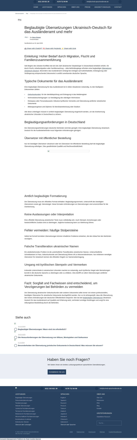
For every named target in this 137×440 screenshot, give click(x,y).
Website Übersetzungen (22, 405)
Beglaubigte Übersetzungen (23, 397)
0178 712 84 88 (62, 1)
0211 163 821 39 (43, 1)
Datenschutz (80, 432)
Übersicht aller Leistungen (23, 424)
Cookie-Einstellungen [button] (115, 432)
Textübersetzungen (21, 403)
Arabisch (63, 411)
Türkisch (63, 408)
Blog (27, 13)
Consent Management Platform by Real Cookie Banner (20, 439)
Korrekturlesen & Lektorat (23, 419)
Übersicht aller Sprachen (68, 424)
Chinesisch (64, 419)
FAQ (98, 403)
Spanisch (63, 400)
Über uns (99, 397)
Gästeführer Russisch (103, 416)
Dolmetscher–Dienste (22, 422)
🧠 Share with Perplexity (52, 48)
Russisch (63, 403)
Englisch (63, 397)
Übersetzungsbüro (19, 13)
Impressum (92, 432)
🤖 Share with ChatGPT (33, 48)
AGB (71, 432)
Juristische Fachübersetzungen (24, 408)
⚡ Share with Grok (69, 48)
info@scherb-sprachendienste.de (98, 1)
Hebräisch (64, 416)
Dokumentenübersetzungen (23, 400)
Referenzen (100, 400)
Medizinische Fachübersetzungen (25, 414)
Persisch (63, 405)
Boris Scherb (36, 37)
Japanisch (64, 414)
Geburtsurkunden (34, 94)
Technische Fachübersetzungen (25, 411)
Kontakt (99, 408)
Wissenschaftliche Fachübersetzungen (27, 416)
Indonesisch (64, 422)
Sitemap (102, 432)
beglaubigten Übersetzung (92, 298)
